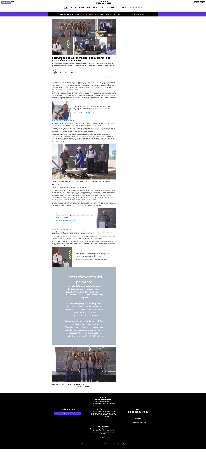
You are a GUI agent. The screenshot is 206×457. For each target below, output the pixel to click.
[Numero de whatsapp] (140, 413)
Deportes (123, 7)
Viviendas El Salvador (117, 11)
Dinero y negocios (92, 7)
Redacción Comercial (67, 71)
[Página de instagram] (136, 413)
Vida (102, 7)
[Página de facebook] (129, 413)
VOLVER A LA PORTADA (84, 387)
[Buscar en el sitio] (12, 2)
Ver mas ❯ (103, 420)
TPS (91, 11)
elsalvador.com (111, 14)
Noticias (73, 7)
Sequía (74, 11)
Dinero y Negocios (123, 444)
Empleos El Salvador (105, 11)
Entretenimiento (112, 7)
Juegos (96, 11)
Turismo (81, 7)
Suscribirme (67, 414)
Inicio (66, 7)
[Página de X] (133, 413)
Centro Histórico (129, 11)
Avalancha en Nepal (83, 11)
